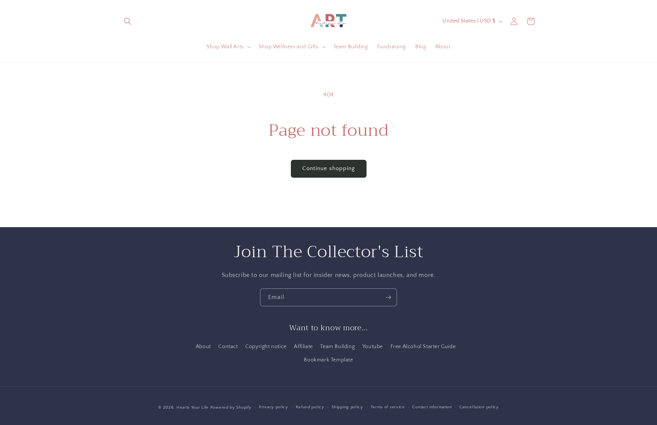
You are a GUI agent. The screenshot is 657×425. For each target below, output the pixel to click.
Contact (228, 347)
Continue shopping (328, 168)
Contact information (432, 407)
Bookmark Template (328, 360)
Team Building (337, 347)
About (203, 347)
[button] (127, 21)
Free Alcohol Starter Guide (423, 347)
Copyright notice (266, 347)
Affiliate (303, 347)
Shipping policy (347, 407)
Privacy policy (273, 407)
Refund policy (310, 407)
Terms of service (388, 407)
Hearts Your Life (192, 407)
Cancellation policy (478, 407)
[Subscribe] (388, 297)
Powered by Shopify (231, 407)
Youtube (372, 347)
